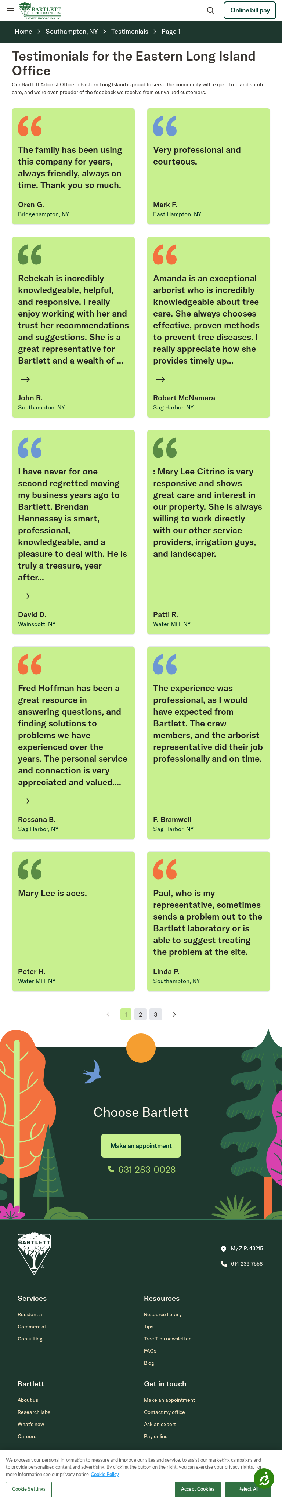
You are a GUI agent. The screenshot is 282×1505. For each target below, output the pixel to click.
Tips (148, 1326)
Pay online (156, 1436)
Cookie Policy (105, 1474)
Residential (30, 1314)
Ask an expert (160, 1424)
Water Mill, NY (172, 624)
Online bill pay (250, 10)
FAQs (150, 1350)
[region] (141, 1477)
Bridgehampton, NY (43, 214)
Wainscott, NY (37, 624)
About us (28, 1400)
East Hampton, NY (177, 214)
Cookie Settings (29, 1489)
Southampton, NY (41, 407)
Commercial (32, 1326)
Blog (149, 1363)
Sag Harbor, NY (173, 407)
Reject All (248, 1489)
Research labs (34, 1412)
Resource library (163, 1314)
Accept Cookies (197, 1489)
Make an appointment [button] (169, 1400)
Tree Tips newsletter (167, 1338)
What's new (31, 1424)
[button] (241, 1249)
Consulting (30, 1338)
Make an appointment (141, 1145)
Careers (27, 1436)
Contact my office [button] (164, 1412)
